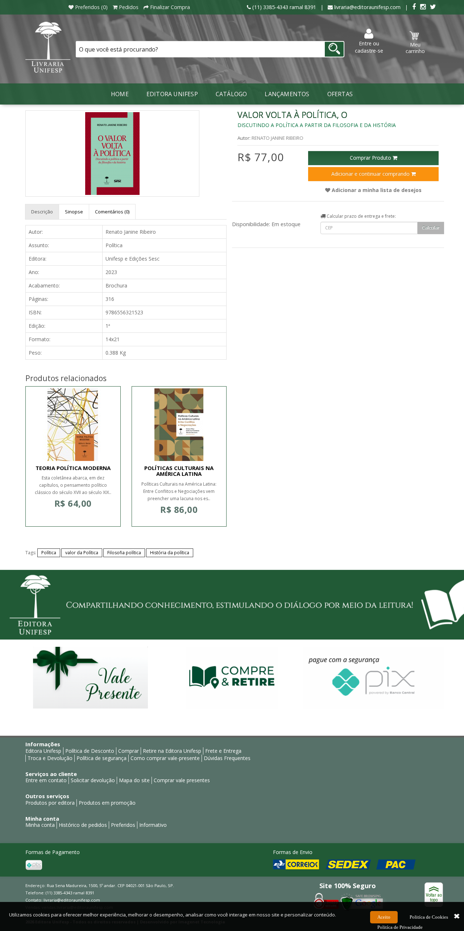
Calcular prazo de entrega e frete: (361, 216)
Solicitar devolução (93, 780)
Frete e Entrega (223, 750)
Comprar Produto (371, 157)
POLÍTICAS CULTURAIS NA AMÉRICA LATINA (179, 471)
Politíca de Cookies (429, 917)
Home (120, 94)
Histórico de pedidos (83, 824)
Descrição (42, 211)
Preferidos (123, 824)
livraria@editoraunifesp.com (72, 900)
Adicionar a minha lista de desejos (376, 190)
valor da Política (81, 553)
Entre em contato (46, 780)
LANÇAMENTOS (287, 94)
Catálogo (231, 94)
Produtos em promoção (107, 802)
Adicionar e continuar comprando (371, 173)
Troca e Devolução (50, 758)
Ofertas (340, 94)
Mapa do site (134, 780)
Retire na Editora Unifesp (172, 750)
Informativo (153, 824)
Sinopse (74, 211)
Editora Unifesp (172, 94)
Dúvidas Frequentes (227, 758)
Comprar (128, 750)
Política (48, 553)
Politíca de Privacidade (400, 927)
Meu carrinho (415, 47)
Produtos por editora (50, 802)
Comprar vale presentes (182, 780)
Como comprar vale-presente (165, 758)
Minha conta (40, 824)
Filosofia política (124, 553)
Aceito (383, 917)
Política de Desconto (89, 750)
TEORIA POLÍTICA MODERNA (73, 467)
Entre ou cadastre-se (369, 47)
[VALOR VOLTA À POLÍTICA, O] (112, 153)
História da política (169, 553)
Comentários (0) (112, 211)
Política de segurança (101, 758)
